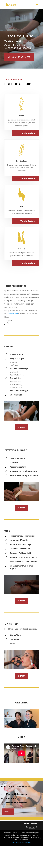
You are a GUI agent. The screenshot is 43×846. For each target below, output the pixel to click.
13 (28, 726)
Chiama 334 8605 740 (19, 57)
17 (36, 726)
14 (30, 726)
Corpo (21, 116)
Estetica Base (21, 161)
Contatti (8, 812)
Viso (21, 206)
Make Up (21, 248)
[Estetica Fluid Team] (21, 728)
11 (24, 726)
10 (22, 726)
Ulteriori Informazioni (23, 842)
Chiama (21, 427)
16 (34, 726)
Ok (13, 842)
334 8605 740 (12, 313)
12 (26, 726)
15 (32, 726)
